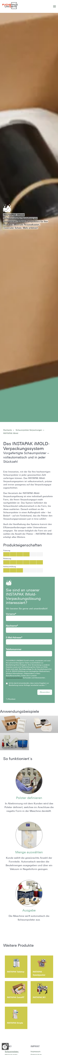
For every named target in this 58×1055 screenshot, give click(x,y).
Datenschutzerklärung (14, 678)
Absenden (45, 692)
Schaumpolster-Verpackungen (29, 430)
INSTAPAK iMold (10, 433)
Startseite (7, 430)
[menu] (54, 6)
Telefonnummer (13, 649)
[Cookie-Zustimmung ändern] (5, 1046)
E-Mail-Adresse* (14, 637)
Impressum (35, 1051)
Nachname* (12, 625)
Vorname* (11, 614)
